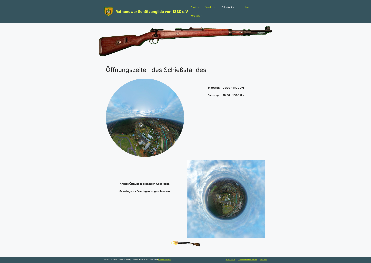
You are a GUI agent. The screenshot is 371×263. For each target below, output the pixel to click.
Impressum (230, 260)
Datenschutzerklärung (247, 260)
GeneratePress (164, 260)
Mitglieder (196, 16)
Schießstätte (228, 7)
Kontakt (263, 260)
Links (246, 7)
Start (193, 7)
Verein (208, 7)
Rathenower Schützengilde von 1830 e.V (152, 11)
